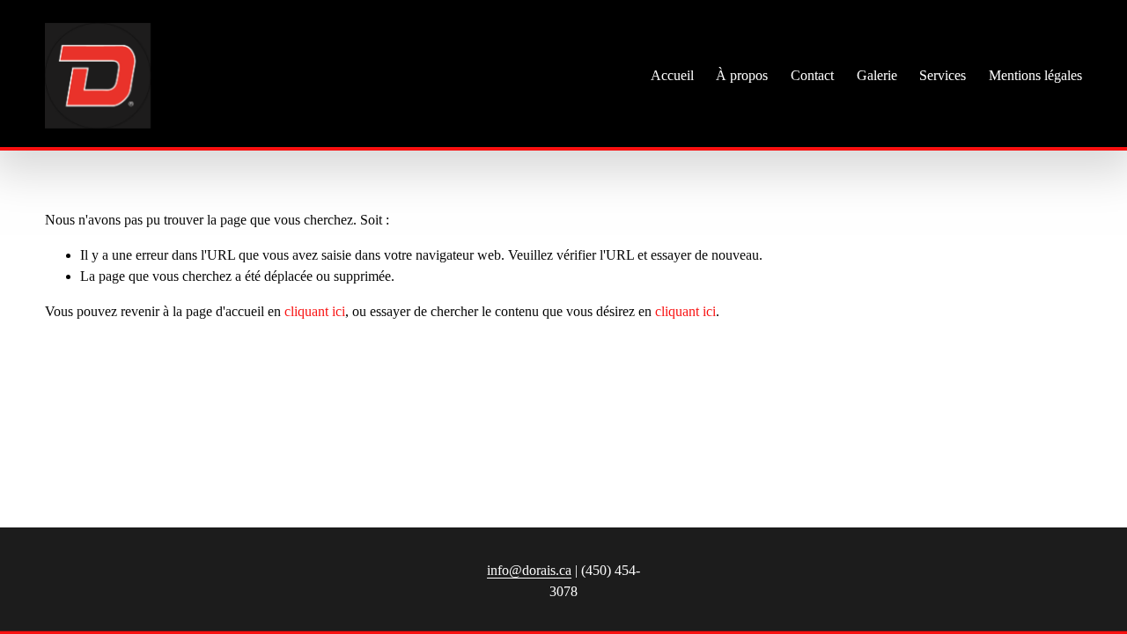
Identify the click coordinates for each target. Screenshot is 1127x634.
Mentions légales (1035, 75)
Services (942, 75)
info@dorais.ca (529, 570)
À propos (742, 75)
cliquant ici (314, 311)
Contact (812, 75)
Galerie (877, 75)
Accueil (672, 75)
